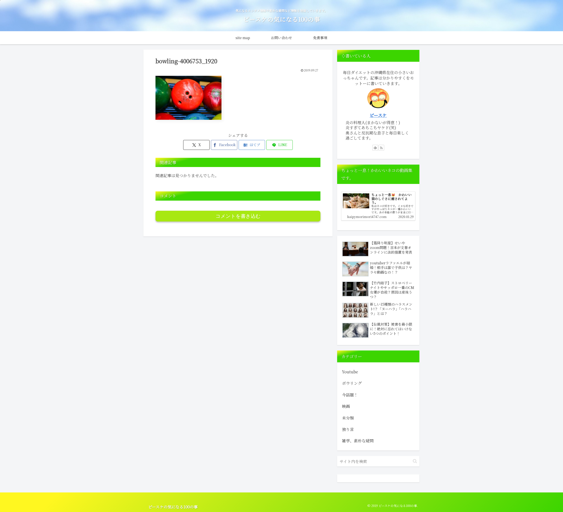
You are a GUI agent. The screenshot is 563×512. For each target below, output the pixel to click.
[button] (415, 461)
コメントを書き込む (238, 216)
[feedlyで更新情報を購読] (375, 148)
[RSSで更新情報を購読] (381, 148)
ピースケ (378, 115)
